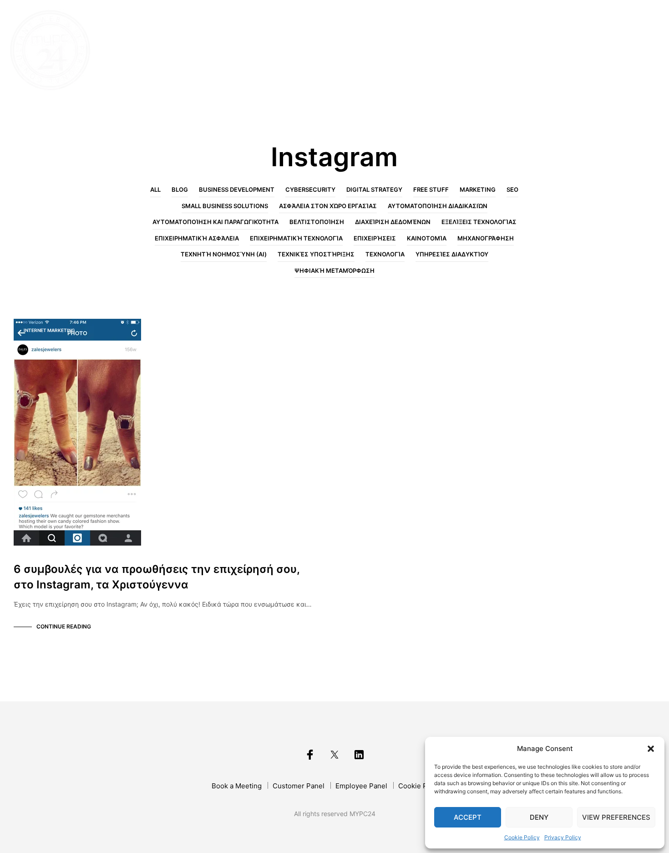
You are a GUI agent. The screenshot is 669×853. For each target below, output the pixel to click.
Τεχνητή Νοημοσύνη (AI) (224, 254)
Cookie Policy (522, 837)
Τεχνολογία (385, 254)
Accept (467, 817)
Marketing (478, 189)
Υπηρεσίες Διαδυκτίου (452, 254)
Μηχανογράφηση (485, 238)
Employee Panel (361, 785)
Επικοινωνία (604, 50)
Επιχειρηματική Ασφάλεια (197, 238)
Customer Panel (298, 785)
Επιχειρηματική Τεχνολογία (296, 238)
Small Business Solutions (225, 205)
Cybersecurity (310, 189)
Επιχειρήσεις (375, 238)
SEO (512, 189)
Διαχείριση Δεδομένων (393, 221)
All (155, 189)
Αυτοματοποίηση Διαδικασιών (437, 205)
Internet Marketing (49, 330)
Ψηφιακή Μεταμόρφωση (334, 270)
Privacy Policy (562, 837)
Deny (539, 817)
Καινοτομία (426, 238)
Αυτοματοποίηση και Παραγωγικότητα (215, 221)
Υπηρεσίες (511, 50)
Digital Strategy (374, 189)
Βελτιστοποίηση (316, 221)
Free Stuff (431, 189)
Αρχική (379, 50)
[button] (650, 748)
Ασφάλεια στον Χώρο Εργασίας (328, 205)
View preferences (616, 817)
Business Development (236, 189)
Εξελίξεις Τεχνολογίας (479, 221)
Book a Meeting (237, 785)
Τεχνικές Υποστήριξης (316, 254)
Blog (556, 50)
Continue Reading (63, 626)
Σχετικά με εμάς (442, 50)
